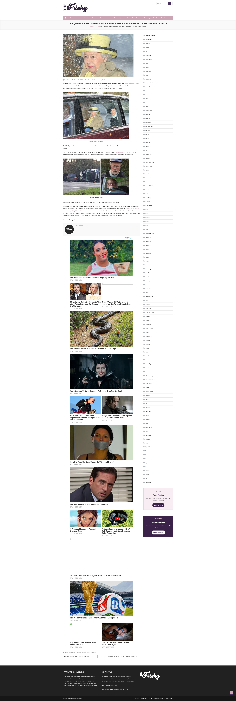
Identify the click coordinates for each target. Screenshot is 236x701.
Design (147, 146)
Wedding (148, 482)
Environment (149, 166)
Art (146, 51)
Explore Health (158, 505)
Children (147, 106)
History (147, 257)
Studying (148, 419)
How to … (148, 277)
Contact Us (144, 698)
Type (146, 463)
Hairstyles (148, 245)
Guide (147, 221)
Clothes (147, 118)
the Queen (73, 83)
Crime (147, 134)
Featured (148, 178)
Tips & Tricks (149, 447)
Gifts (146, 209)
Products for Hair (150, 379)
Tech (146, 431)
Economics (148, 154)
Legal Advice (149, 296)
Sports (147, 415)
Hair (146, 229)
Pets (146, 372)
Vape (146, 466)
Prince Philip (72, 652)
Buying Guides (149, 83)
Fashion (147, 174)
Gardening (148, 205)
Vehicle (147, 470)
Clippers (147, 114)
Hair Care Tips (149, 233)
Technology (148, 435)
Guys (147, 225)
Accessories (148, 39)
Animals (147, 43)
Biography (148, 71)
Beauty (147, 63)
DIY (146, 150)
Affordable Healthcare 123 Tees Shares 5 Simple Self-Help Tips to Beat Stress (123, 656)
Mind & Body (149, 328)
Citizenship (148, 110)
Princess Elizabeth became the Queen (86, 211)
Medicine (148, 324)
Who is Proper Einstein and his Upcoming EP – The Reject (81, 656)
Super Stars (148, 427)
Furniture (148, 190)
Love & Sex (148, 308)
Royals (155, 18)
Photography (149, 375)
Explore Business (158, 532)
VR (146, 478)
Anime (147, 47)
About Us (137, 698)
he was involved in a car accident (124, 152)
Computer (148, 122)
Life (146, 300)
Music (147, 348)
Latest (150, 698)
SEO (146, 403)
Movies (102, 18)
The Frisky (67, 80)
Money (147, 332)
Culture (147, 142)
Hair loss (148, 241)
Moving (147, 344)
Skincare (148, 411)
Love (108, 18)
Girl (146, 213)
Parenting (147, 18)
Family (147, 170)
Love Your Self (149, 312)
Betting (147, 67)
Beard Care (148, 59)
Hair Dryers (148, 237)
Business (148, 79)
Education (148, 158)
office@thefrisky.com (111, 685)
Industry (147, 281)
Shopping (148, 407)
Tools (147, 451)
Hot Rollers (148, 273)
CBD (146, 99)
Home (72, 18)
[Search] (169, 3)
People (147, 368)
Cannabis (148, 87)
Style (127, 18)
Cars (146, 91)
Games (147, 201)
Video (147, 474)
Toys (146, 455)
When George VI (91, 652)
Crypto (147, 138)
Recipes (147, 387)
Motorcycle (148, 336)
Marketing (148, 320)
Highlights (148, 253)
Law (146, 292)
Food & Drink (149, 186)
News (79, 18)
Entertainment (136, 18)
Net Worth (148, 356)
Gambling (148, 197)
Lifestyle (147, 304)
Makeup (147, 316)
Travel (163, 18)
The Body (148, 439)
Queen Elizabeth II (81, 652)
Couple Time (149, 126)
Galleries (148, 194)
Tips (146, 443)
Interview (148, 288)
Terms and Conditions (158, 698)
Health (86, 18)
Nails (146, 352)
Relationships (118, 18)
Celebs (94, 18)
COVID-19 (148, 130)
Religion (147, 395)
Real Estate (148, 383)
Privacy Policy (169, 698)
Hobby (147, 261)
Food (147, 182)
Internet (147, 284)
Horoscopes (148, 269)
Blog (146, 75)
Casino (147, 95)
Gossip (147, 217)
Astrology (148, 55)
